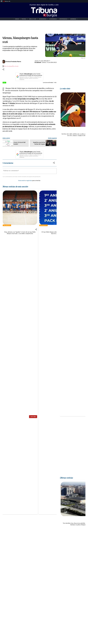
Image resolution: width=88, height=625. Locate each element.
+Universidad (73, 19)
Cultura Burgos (53, 19)
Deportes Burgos (63, 19)
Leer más (33, 416)
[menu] (1, 1)
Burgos (17, 19)
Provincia (24, 19)
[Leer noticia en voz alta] (3, 66)
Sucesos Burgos (42, 19)
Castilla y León (32, 19)
